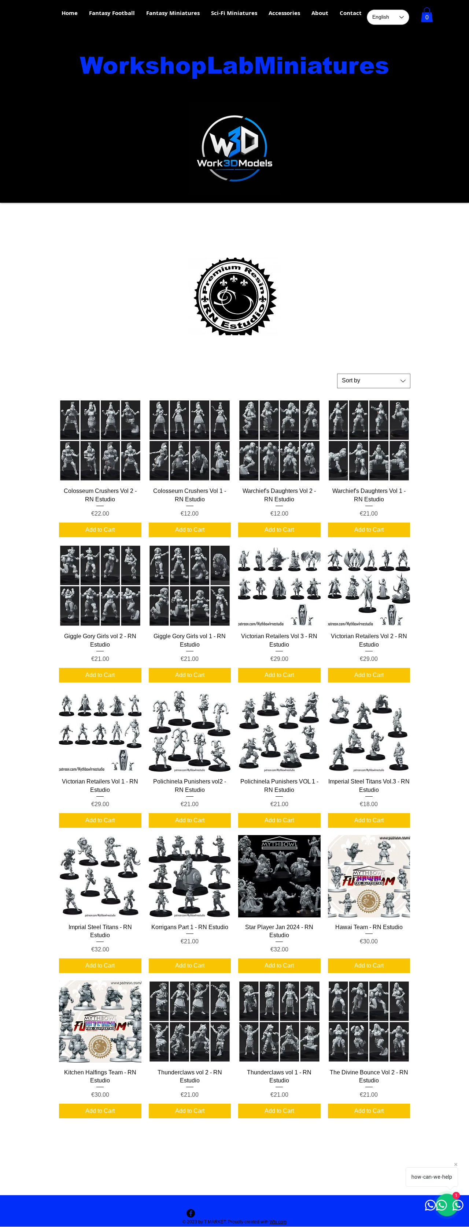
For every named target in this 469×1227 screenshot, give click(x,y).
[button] (427, 14)
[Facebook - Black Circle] (191, 1213)
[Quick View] (100, 440)
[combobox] (373, 381)
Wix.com (278, 1221)
